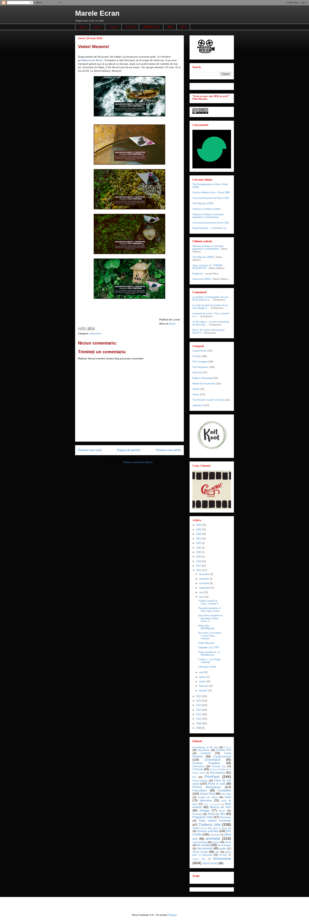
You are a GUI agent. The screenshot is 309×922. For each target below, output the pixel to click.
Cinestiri (196, 356)
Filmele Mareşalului (206, 787)
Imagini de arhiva (207, 797)
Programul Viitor (202, 817)
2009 (199, 723)
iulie (201, 592)
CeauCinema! (199, 350)
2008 (199, 728)
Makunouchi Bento (92, 60)
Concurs (197, 769)
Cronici (113, 26)
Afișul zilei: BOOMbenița (206, 627)
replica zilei (198, 859)
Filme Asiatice (200, 780)
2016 (199, 570)
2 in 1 (227, 747)
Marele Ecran (97, 13)
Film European (199, 361)
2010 (199, 718)
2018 (199, 561)
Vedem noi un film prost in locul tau (211, 828)
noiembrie (204, 578)
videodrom (96, 333)
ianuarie (203, 690)
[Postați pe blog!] (83, 328)
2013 (199, 705)
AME (170, 26)
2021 (199, 547)
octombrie (204, 583)
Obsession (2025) (201, 279)
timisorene (222, 858)
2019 (199, 556)
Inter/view (197, 372)
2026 (199, 525)
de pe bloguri (224, 845)
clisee (228, 842)
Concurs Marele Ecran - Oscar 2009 (211, 192)
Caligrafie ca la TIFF (208, 647)
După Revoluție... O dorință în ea (209, 228)
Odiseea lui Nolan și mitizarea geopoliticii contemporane (207, 216)
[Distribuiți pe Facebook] (90, 328)
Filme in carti (216, 783)
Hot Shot (226, 794)
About (97, 26)
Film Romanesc (200, 367)
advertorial (215, 835)
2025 (199, 529)
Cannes (206, 753)
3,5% (183, 26)
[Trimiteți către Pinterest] (93, 328)
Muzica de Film (220, 807)
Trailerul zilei (209, 824)
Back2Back (204, 750)
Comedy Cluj (219, 766)
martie (202, 681)
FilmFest (212, 777)
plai (217, 852)
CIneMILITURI (223, 750)
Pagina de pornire (128, 450)
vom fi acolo (210, 863)
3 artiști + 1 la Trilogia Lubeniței (209, 661)
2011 (199, 714)
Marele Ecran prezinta (203, 383)
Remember (225, 817)
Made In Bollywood (212, 804)
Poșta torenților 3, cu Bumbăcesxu (209, 653)
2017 (199, 565)
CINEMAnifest (151, 26)
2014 (199, 700)
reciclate (223, 855)
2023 (199, 538)
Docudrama (217, 772)
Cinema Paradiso (206, 763)
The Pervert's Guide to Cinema (208, 400)
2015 (199, 696)
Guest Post (207, 793)
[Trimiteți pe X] (86, 328)
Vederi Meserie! (206, 643)
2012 (199, 710)
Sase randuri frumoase (215, 820)
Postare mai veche (168, 450)
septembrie (205, 587)
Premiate (197, 814)
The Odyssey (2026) (203, 203)
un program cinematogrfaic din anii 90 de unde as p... (210, 298)
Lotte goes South (207, 666)
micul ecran (200, 851)
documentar (204, 848)
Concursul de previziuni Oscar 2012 (210, 198)
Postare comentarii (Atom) (138, 462)
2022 (199, 543)
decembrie (204, 574)
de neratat (203, 845)
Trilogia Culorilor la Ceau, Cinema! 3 (208, 602)
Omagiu (205, 810)
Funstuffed (224, 790)
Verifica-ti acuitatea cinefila (206, 209)
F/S (194, 777)
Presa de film (216, 813)
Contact (130, 26)
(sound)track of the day (205, 747)
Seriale (196, 389)
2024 (199, 534)
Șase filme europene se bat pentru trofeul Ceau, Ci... (210, 618)
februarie (204, 686)
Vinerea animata (207, 831)
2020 (199, 552)
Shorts (195, 394)
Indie (228, 797)
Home (82, 26)
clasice (216, 842)
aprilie (202, 677)
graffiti (223, 848)
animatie (213, 838)
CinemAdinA (212, 759)
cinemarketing (199, 842)
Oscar (222, 810)
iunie (202, 597)
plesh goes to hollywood (211, 853)
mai (201, 672)
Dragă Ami (197, 273)
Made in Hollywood (202, 378)
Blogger (172, 914)
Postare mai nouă (89, 450)
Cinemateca (198, 766)
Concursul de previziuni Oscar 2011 (210, 222)
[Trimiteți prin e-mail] (79, 328)
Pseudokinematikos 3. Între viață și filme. (209, 609)
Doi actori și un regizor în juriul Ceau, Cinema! (209, 635)
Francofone (199, 790)
